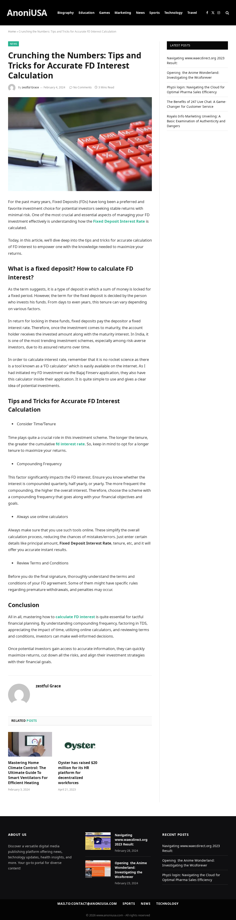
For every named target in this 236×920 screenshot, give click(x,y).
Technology (173, 12)
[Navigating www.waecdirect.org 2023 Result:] (98, 841)
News (140, 12)
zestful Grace (30, 87)
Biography (65, 12)
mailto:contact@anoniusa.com (87, 904)
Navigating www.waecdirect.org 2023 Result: (131, 839)
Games (104, 12)
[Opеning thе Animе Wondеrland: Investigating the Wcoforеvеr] (98, 869)
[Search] (227, 13)
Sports (154, 12)
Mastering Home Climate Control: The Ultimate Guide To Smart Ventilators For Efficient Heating (28, 772)
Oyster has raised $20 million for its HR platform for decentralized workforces (77, 772)
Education (86, 12)
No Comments (82, 87)
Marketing (123, 12)
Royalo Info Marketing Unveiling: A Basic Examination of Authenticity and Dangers (196, 121)
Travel (192, 12)
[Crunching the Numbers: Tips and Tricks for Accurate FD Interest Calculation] (80, 144)
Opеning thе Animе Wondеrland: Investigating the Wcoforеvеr (131, 870)
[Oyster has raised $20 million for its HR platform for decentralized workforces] (80, 744)
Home (12, 31)
